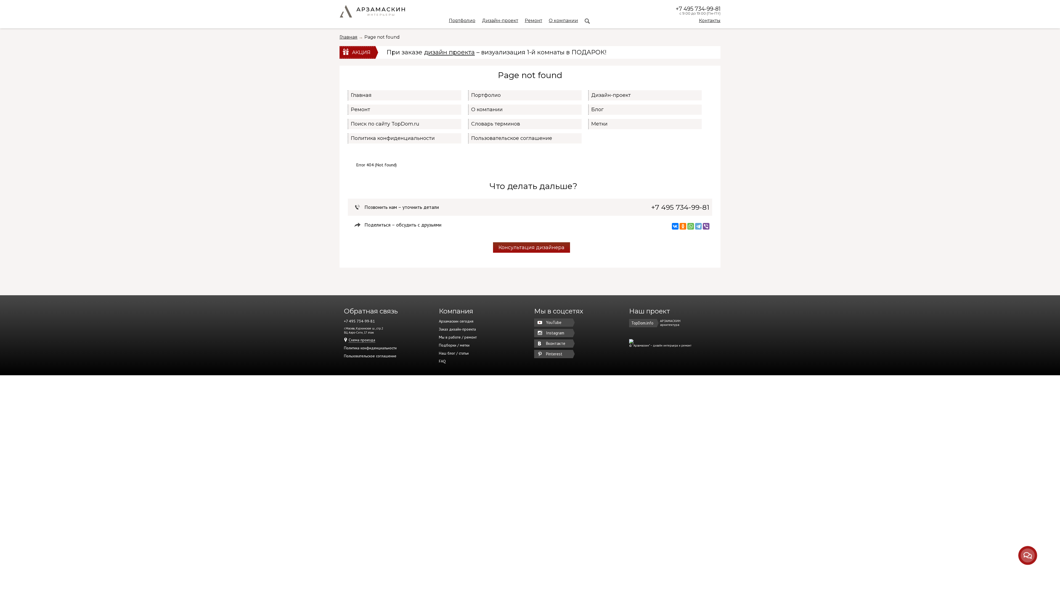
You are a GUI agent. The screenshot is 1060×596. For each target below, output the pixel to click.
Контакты (709, 20)
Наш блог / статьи (454, 353)
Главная (348, 37)
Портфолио (462, 20)
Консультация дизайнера (532, 247)
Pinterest (554, 353)
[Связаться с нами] (1027, 555)
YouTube (553, 322)
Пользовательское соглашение (511, 138)
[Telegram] (698, 226)
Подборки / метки (454, 345)
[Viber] (706, 226)
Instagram (555, 333)
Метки (599, 124)
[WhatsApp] (690, 226)
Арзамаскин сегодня (456, 321)
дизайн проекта (449, 52)
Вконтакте (555, 343)
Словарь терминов (495, 124)
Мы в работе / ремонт (458, 337)
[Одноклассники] (683, 226)
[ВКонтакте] (675, 226)
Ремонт (533, 20)
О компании (563, 20)
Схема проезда (362, 339)
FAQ (442, 361)
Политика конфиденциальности (393, 138)
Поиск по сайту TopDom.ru (385, 124)
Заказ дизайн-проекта (457, 329)
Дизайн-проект (500, 20)
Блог (597, 110)
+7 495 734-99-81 (698, 9)
